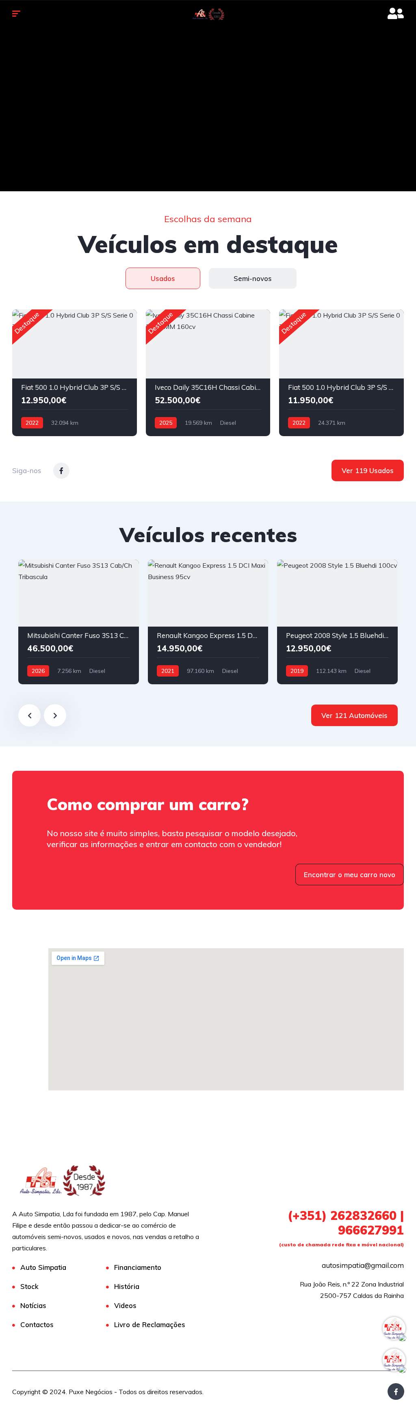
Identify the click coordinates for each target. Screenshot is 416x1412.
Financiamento (137, 1267)
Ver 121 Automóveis (354, 715)
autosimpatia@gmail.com (363, 1265)
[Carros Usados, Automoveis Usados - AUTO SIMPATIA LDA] (208, 14)
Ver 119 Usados (368, 470)
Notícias (33, 1305)
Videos (125, 1305)
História (126, 1286)
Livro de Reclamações (149, 1324)
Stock (29, 1286)
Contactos (37, 1324)
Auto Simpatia (43, 1267)
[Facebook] (396, 1391)
